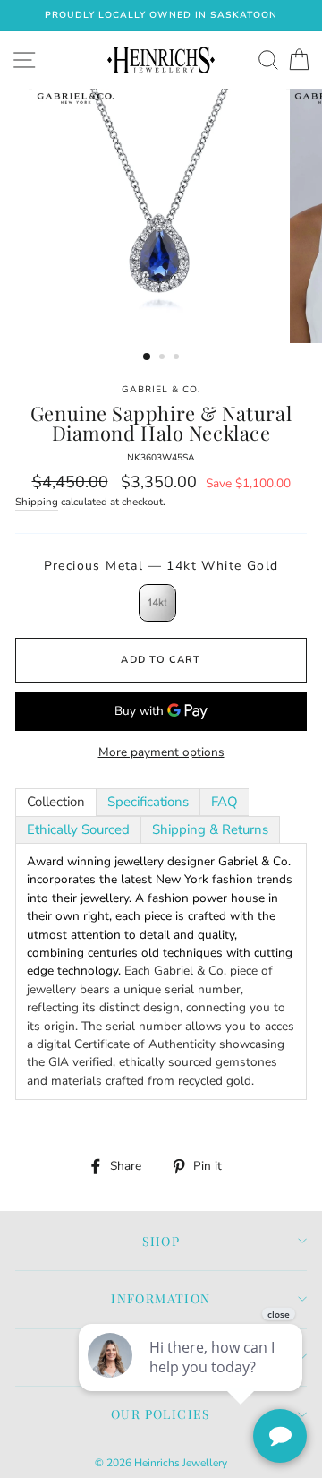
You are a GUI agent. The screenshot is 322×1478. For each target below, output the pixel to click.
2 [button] (163, 358)
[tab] (56, 802)
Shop (161, 1241)
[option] (161, 15)
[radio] (157, 603)
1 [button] (147, 357)
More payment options (161, 751)
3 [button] (178, 358)
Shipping (36, 501)
